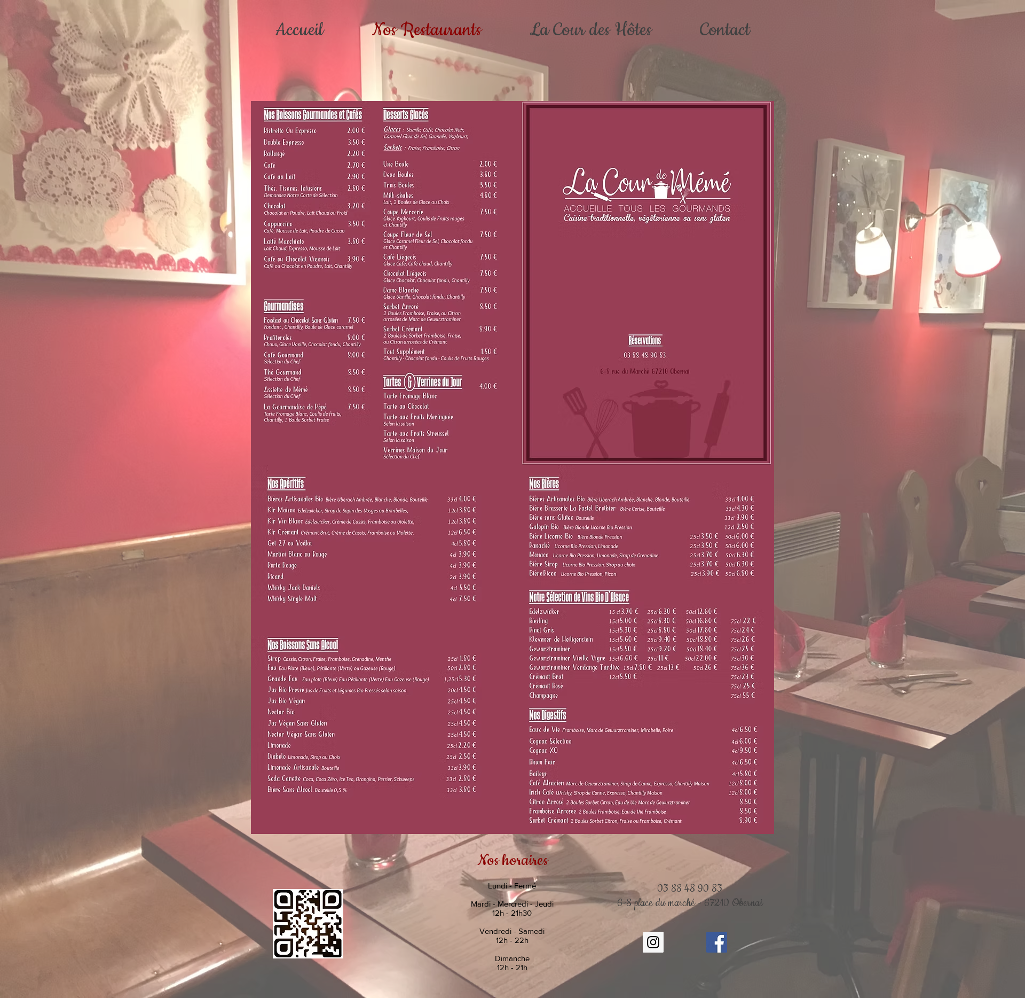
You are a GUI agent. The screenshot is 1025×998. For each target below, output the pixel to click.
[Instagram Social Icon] (653, 942)
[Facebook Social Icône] (716, 942)
